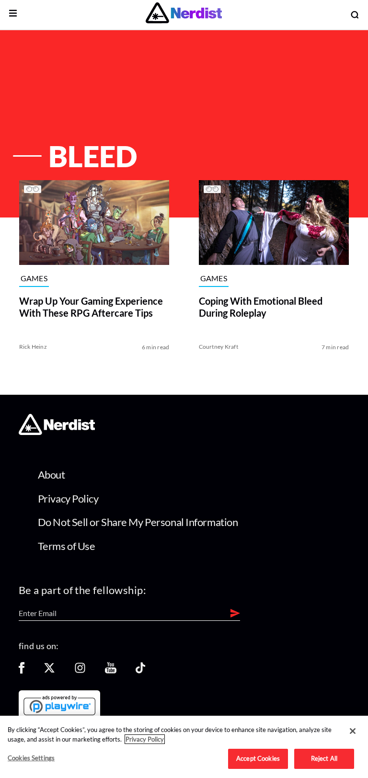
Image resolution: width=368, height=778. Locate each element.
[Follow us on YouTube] (110, 671)
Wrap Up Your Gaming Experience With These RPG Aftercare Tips (91, 307)
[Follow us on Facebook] (21, 671)
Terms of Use (66, 545)
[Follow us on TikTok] (140, 671)
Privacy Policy (68, 498)
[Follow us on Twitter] (49, 671)
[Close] (352, 731)
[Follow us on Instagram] (80, 671)
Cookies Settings (31, 758)
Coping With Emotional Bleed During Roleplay (260, 307)
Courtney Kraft (218, 346)
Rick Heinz (33, 346)
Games (34, 278)
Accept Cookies (258, 758)
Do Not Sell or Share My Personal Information (138, 521)
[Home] (57, 432)
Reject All (324, 758)
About (51, 474)
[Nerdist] (184, 14)
